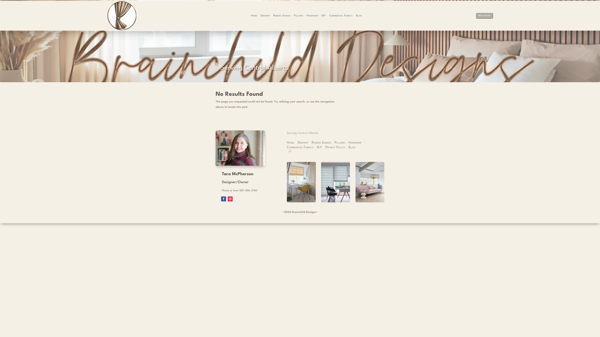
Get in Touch (484, 16)
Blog (359, 16)
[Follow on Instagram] (230, 198)
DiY (324, 16)
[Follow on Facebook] (223, 198)
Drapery (265, 16)
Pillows (298, 16)
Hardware (312, 16)
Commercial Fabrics (341, 16)
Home (254, 16)
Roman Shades (282, 16)
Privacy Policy (335, 147)
